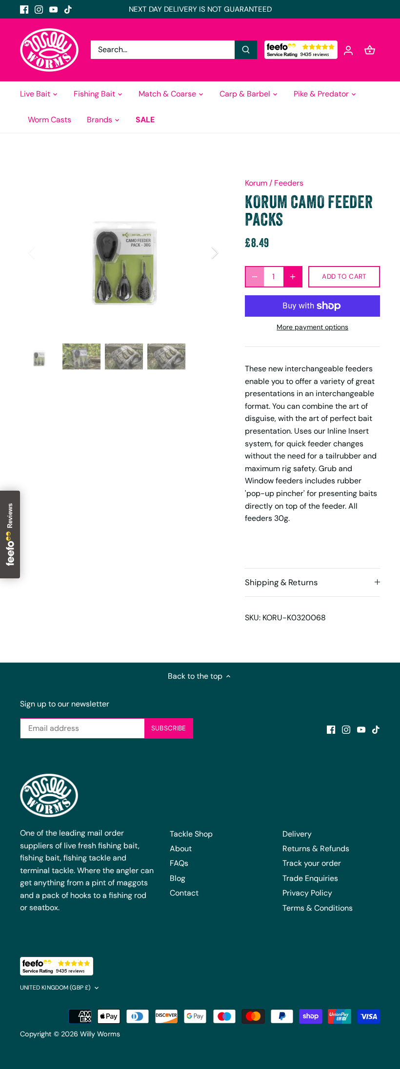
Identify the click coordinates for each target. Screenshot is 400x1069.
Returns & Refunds (315, 848)
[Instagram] (39, 9)
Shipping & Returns (281, 582)
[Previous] (44, 252)
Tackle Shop (191, 834)
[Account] (348, 50)
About (181, 848)
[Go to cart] (370, 50)
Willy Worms (100, 1034)
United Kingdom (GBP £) (55, 988)
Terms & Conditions (317, 908)
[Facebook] (24, 9)
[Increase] (292, 277)
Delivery (297, 834)
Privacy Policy (307, 893)
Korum (256, 183)
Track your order (311, 863)
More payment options (312, 327)
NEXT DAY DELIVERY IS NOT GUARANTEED (200, 9)
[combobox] (163, 49)
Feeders (288, 183)
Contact (184, 893)
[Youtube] (53, 9)
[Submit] (246, 49)
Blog (177, 878)
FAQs (179, 863)
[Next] (202, 252)
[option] (123, 252)
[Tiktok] (68, 9)
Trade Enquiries (310, 878)
